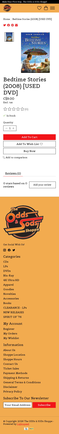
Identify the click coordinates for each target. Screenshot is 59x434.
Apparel (8, 284)
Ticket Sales (11, 368)
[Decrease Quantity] (6, 128)
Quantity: (8, 122)
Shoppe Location (14, 354)
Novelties (9, 293)
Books (7, 303)
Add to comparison (16, 157)
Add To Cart (29, 137)
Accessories (11, 298)
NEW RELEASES (13, 312)
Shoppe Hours (12, 359)
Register (8, 328)
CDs (5, 261)
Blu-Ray (8, 275)
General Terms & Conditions (22, 382)
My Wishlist (11, 338)
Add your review (42, 184)
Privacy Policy (12, 391)
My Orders (10, 333)
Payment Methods (15, 373)
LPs (5, 266)
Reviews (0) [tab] (13, 173)
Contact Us (10, 363)
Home (6, 19)
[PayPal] (31, 429)
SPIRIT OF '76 (12, 316)
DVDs (7, 270)
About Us (9, 350)
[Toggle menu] (52, 8)
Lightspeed (23, 424)
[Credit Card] (26, 429)
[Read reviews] (14, 109)
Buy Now (30, 151)
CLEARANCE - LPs (15, 307)
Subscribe (44, 405)
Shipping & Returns (16, 377)
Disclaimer (10, 386)
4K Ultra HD (11, 280)
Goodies (8, 289)
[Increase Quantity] (13, 128)
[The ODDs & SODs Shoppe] (7, 8)
